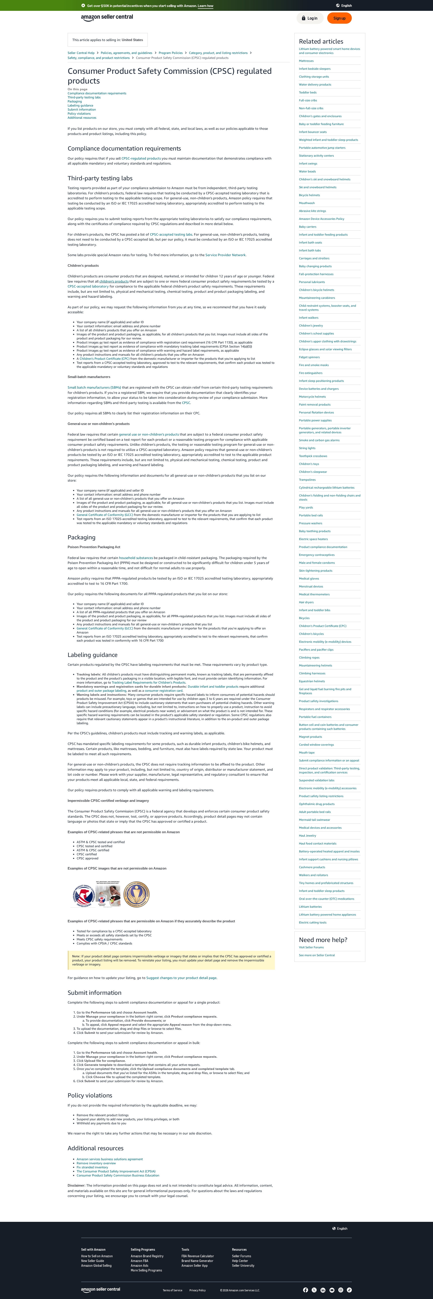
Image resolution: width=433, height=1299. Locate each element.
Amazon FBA (139, 1261)
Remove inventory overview (96, 1163)
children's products (114, 281)
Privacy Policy (197, 1290)
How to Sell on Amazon (97, 1256)
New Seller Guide (92, 1261)
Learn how (205, 5)
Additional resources (82, 117)
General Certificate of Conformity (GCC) (105, 515)
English (342, 1228)
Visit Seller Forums (311, 947)
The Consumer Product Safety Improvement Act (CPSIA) (116, 1171)
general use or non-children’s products (149, 434)
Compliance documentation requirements (97, 93)
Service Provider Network (225, 255)
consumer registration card (163, 690)
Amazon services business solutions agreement (110, 1159)
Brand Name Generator (197, 1261)
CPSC (186, 403)
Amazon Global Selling (96, 1265)
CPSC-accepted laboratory (88, 286)
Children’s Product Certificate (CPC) (104, 358)
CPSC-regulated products (141, 158)
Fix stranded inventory (92, 1167)
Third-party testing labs (84, 97)
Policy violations (79, 113)
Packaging (75, 101)
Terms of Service (172, 1290)
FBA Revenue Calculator (198, 1256)
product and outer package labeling (101, 690)
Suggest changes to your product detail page (181, 978)
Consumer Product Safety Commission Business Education (118, 1175)
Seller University (243, 1265)
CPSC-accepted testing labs (171, 234)
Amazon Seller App (195, 1265)
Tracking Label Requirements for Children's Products (148, 682)
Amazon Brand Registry (147, 1256)
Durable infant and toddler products (213, 686)
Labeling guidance (80, 105)
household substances (136, 558)
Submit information (82, 109)
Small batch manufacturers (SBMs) (94, 387)
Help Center (240, 1261)
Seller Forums (241, 1256)
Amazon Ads (139, 1265)
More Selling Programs (146, 1270)
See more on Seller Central (317, 955)
